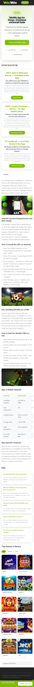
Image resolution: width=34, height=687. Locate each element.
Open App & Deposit (17, 132)
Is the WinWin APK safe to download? (15, 474)
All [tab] (3, 551)
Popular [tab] (10, 551)
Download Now (25, 683)
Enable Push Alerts (17, 165)
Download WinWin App (17, 42)
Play (9, 560)
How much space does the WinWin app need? (15, 504)
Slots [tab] (16, 551)
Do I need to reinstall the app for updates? (13, 531)
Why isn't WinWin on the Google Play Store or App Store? (15, 489)
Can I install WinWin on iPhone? (13, 516)
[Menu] (31, 2)
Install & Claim (17, 97)
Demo (9, 564)
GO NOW (25, 2)
